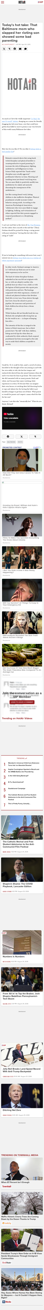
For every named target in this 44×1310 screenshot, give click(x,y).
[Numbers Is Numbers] (22, 942)
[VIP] (40, 2)
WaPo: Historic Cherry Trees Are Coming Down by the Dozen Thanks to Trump (20, 1217)
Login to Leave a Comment (22, 702)
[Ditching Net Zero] (22, 1096)
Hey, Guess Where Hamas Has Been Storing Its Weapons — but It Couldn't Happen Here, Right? (21, 1295)
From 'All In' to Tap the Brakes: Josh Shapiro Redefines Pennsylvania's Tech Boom (21, 996)
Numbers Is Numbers (14, 956)
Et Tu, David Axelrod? (16, 782)
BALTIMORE (11, 442)
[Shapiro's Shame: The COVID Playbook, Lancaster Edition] (22, 870)
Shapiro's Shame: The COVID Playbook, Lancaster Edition (18, 885)
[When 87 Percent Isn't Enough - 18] (22, 1169)
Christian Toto (8, 1076)
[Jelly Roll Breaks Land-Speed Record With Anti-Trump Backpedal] (22, 1055)
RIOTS (20, 442)
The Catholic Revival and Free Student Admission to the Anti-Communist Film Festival (22, 797)
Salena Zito (7, 1004)
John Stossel (7, 1115)
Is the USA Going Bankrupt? (18, 776)
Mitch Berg (7, 961)
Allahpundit (8, 44)
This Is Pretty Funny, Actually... (19, 804)
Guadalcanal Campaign (16, 788)
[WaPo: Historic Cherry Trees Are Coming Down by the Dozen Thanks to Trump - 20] (22, 1203)
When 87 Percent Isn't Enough (15, 1182)
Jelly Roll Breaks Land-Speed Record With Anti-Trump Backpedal (21, 1070)
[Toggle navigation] (2, 2)
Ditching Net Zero (12, 1110)
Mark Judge (7, 852)
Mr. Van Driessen (33, 225)
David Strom (7, 891)
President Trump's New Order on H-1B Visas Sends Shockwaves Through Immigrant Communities (21, 1256)
